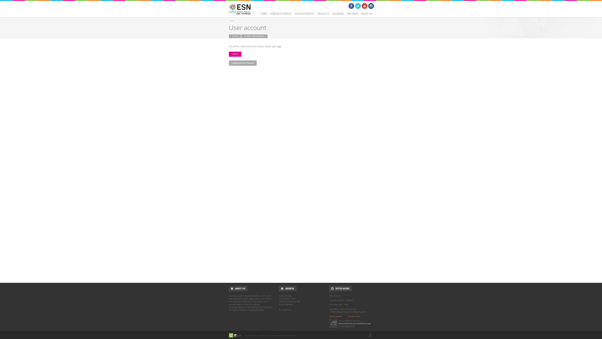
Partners (352, 13)
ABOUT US (366, 13)
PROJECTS (323, 13)
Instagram (371, 6)
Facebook (351, 6)
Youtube (364, 6)
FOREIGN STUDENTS (281, 13)
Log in (236, 36)
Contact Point (354, 316)
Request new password (254, 36)
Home (264, 13)
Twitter (358, 6)
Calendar (338, 13)
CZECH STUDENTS (304, 13)
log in (370, 335)
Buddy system (335, 316)
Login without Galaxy (242, 63)
